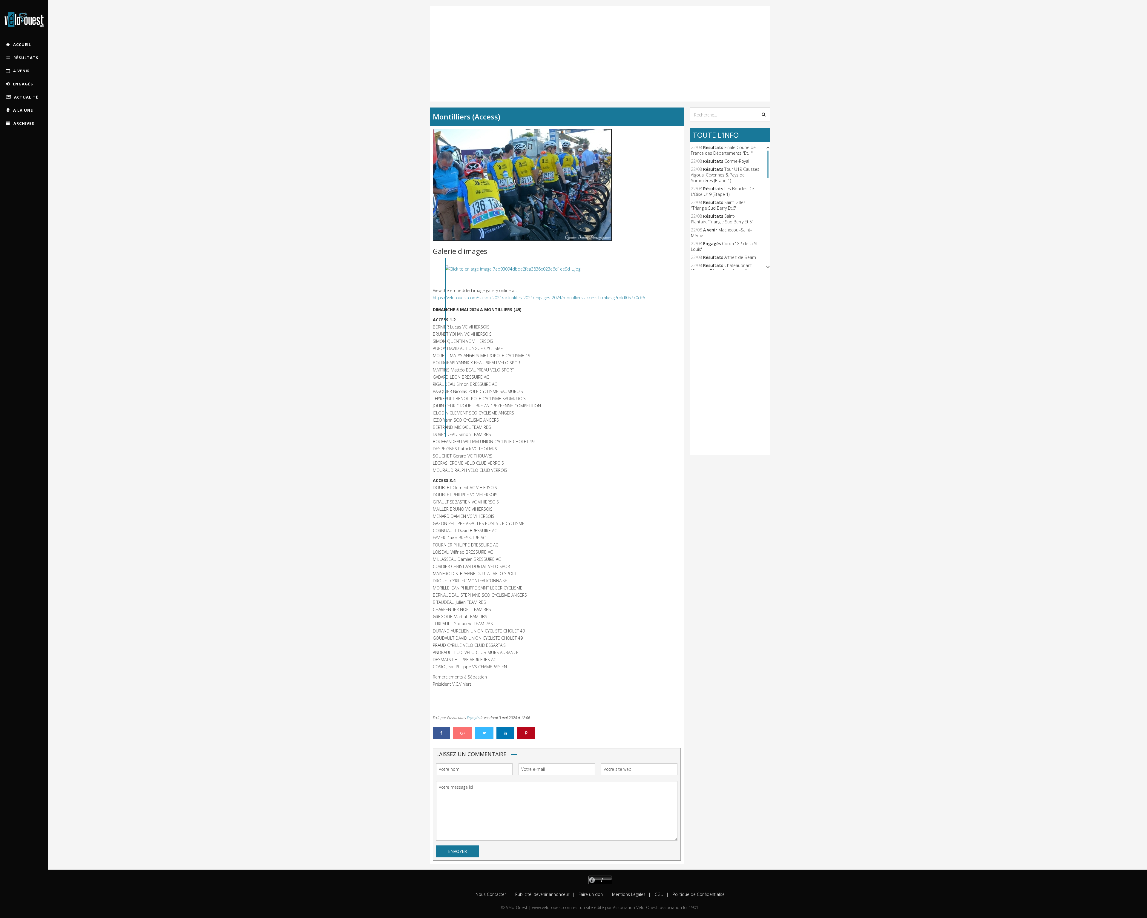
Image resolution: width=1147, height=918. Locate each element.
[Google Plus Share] (462, 733)
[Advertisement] (600, 48)
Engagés (473, 717)
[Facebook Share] (441, 733)
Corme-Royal (736, 161)
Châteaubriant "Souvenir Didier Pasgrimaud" (721, 268)
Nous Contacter (491, 894)
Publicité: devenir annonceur (541, 894)
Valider (763, 114)
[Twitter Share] (484, 733)
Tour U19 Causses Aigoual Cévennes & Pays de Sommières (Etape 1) (725, 174)
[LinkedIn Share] (505, 733)
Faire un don (590, 894)
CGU (658, 894)
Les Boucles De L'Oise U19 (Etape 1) (722, 191)
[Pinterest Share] (526, 733)
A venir (710, 230)
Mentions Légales (628, 894)
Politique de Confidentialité (698, 894)
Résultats (713, 147)
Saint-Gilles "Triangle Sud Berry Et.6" (718, 205)
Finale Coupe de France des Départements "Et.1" (723, 150)
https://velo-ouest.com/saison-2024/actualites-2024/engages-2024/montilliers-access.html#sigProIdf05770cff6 (539, 297)
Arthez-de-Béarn (740, 257)
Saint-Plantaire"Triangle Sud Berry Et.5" (722, 219)
